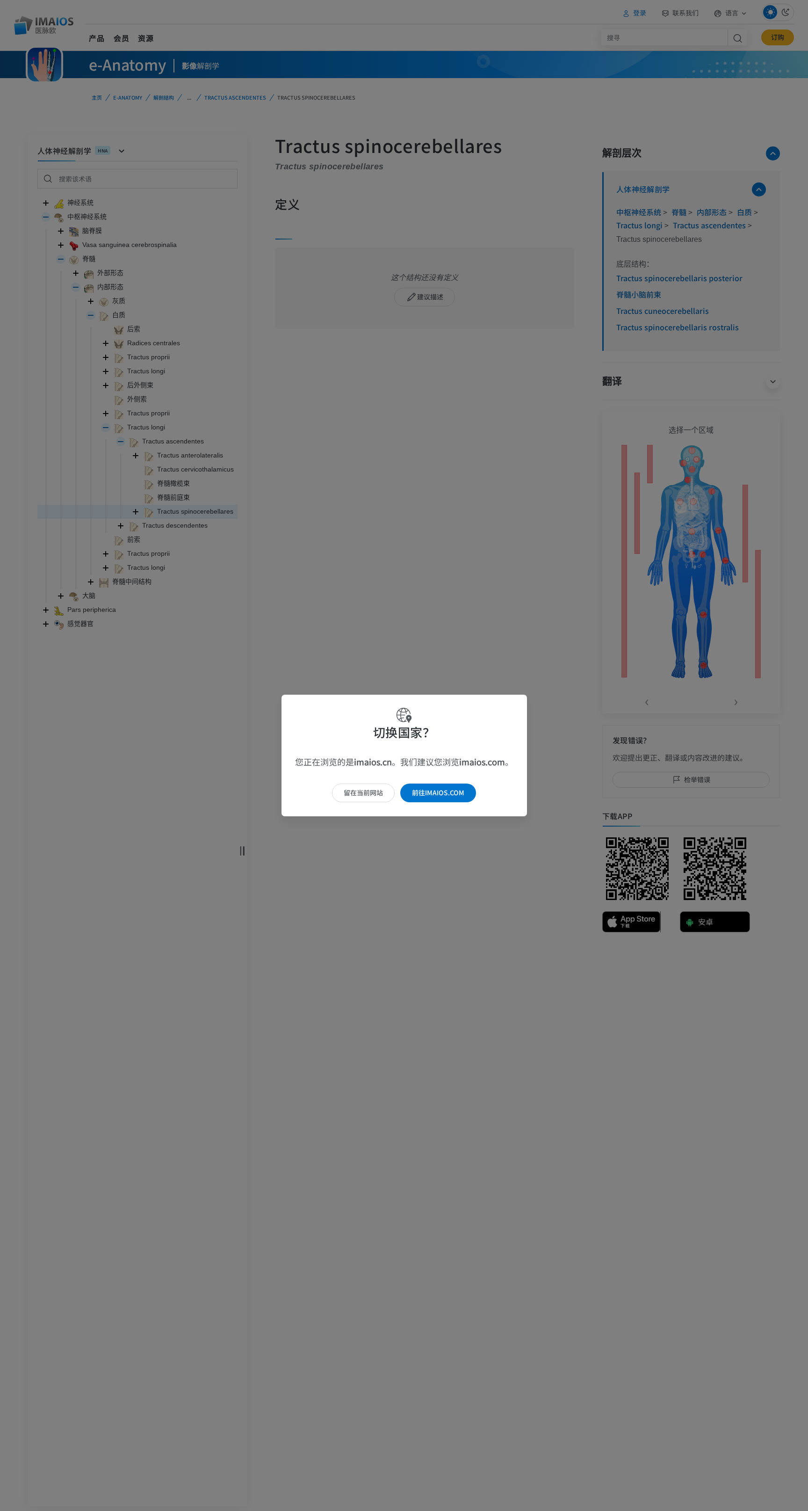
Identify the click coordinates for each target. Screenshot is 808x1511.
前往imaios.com (438, 792)
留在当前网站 (363, 792)
